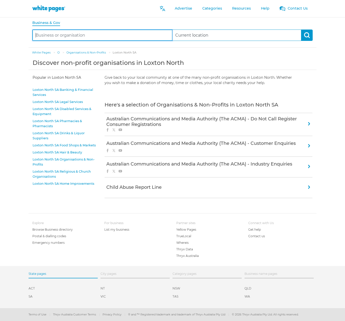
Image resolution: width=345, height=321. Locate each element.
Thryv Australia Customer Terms (75, 314)
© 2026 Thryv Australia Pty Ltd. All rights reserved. (265, 314)
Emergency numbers (48, 243)
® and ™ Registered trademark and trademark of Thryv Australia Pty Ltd (177, 314)
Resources (241, 8)
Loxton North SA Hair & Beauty (57, 152)
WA (247, 296)
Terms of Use (38, 314)
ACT (32, 288)
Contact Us (297, 8)
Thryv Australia (187, 256)
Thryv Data (184, 249)
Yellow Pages (186, 229)
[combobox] (102, 35)
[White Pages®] (48, 8)
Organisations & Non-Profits (86, 52)
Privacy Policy (112, 314)
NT (103, 288)
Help (265, 8)
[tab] (48, 23)
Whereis (182, 243)
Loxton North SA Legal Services (58, 102)
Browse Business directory (52, 229)
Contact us (256, 236)
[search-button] (306, 35)
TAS (175, 296)
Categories (212, 8)
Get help (254, 229)
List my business (116, 229)
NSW (176, 288)
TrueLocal (183, 236)
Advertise (183, 8)
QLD (247, 288)
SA (31, 296)
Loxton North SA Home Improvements (63, 183)
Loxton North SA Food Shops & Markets (64, 145)
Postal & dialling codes (49, 236)
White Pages (41, 52)
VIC (103, 296)
